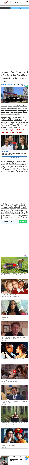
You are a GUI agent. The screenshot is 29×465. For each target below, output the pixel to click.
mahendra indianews (7, 84)
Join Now (23, 221)
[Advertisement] (14, 24)
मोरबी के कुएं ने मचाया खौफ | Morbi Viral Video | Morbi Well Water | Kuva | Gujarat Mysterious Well (13, 132)
